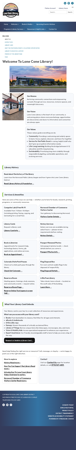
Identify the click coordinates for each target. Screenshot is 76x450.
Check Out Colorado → (13, 271)
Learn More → (46, 287)
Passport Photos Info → (50, 252)
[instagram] (68, 4)
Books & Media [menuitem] (27, 24)
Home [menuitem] (6, 24)
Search (70, 12)
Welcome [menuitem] (14, 24)
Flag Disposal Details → (50, 271)
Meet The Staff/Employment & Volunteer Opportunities (22, 48)
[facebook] (72, 4)
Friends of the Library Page (13, 54)
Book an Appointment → (14, 254)
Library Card (9, 45)
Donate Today (68, 405)
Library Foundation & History (14, 51)
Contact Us (52, 362)
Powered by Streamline (58, 419)
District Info (9, 42)
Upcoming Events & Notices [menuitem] (45, 24)
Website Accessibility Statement (61, 416)
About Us (7, 39)
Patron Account (50, 8)
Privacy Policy (68, 410)
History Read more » (12, 363)
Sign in (71, 419)
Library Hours (63, 8)
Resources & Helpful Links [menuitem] (36, 29)
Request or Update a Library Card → (19, 340)
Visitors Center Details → (50, 217)
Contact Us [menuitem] (53, 29)
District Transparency (65, 413)
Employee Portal (67, 408)
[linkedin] (65, 4)
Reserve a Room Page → (14, 287)
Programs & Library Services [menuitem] (13, 29)
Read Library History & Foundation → (19, 184)
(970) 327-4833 (57, 365)
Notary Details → (47, 236)
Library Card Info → (12, 230)
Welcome (5, 36)
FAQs (6, 57)
